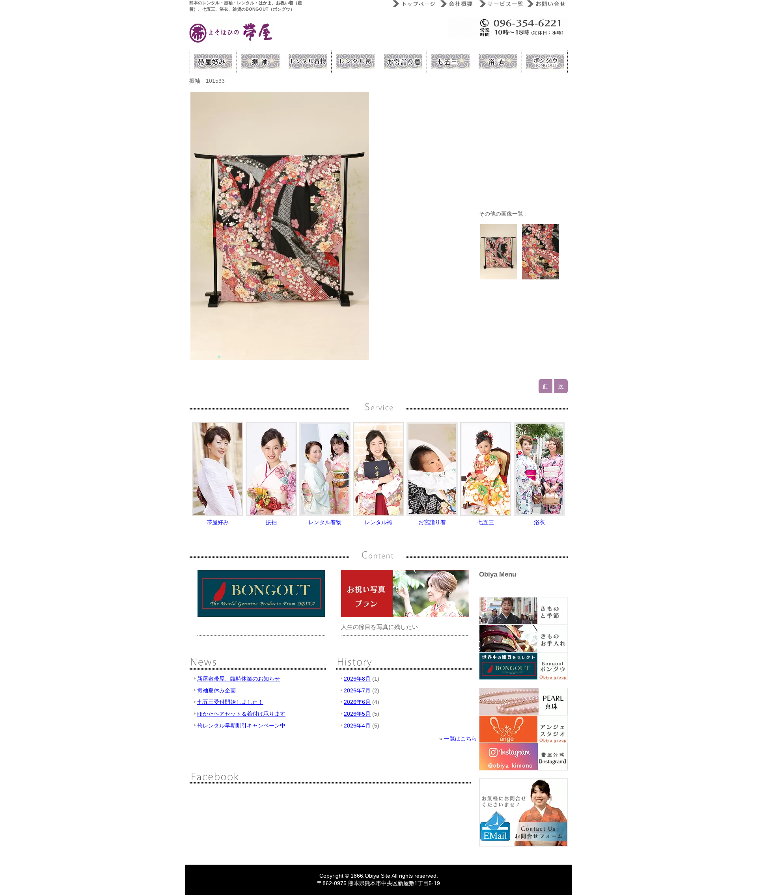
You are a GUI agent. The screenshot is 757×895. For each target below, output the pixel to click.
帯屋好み (213, 61)
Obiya (372, 876)
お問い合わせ (546, 4)
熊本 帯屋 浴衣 (496, 61)
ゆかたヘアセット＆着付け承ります (241, 714)
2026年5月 (357, 714)
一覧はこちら (460, 738)
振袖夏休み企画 (216, 690)
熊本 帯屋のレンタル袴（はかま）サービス (354, 61)
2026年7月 (357, 690)
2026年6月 (357, 702)
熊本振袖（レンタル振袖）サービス (260, 61)
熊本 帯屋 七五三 (449, 61)
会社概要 (456, 4)
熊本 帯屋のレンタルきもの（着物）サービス (307, 61)
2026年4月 (357, 725)
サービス (500, 4)
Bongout (544, 61)
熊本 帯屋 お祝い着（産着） (402, 61)
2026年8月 (357, 678)
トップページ (413, 4)
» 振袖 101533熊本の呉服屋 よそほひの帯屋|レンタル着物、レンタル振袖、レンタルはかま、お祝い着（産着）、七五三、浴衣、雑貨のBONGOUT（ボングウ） (231, 33)
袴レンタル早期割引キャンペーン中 (241, 725)
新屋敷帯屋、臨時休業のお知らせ (238, 678)
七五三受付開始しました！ (230, 702)
